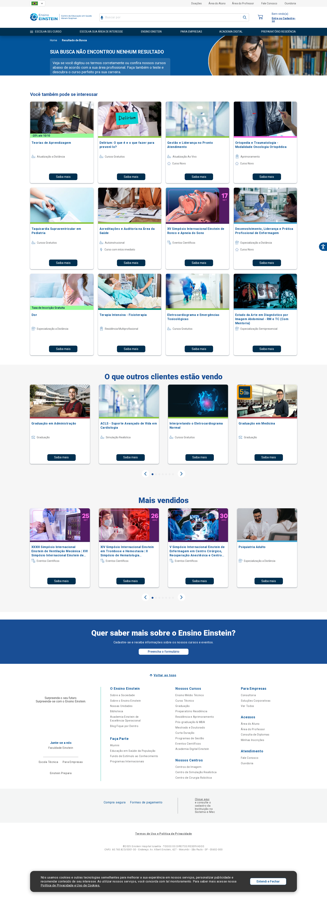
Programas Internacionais (127, 761)
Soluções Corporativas (256, 700)
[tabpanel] (60, 424)
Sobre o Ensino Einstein (125, 700)
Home (53, 40)
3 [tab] (159, 474)
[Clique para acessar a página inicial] (61, 21)
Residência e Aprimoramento (194, 716)
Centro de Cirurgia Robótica (193, 777)
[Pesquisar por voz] (102, 17)
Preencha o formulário (163, 651)
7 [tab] (173, 474)
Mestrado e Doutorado (190, 727)
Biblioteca (116, 711)
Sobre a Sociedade (122, 695)
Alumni (114, 745)
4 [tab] (163, 474)
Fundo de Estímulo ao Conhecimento (134, 756)
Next (181, 473)
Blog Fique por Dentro (124, 726)
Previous (145, 473)
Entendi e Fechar (268, 881)
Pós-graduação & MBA (190, 722)
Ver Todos (247, 706)
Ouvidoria (290, 3)
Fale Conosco (269, 3)
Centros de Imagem (188, 766)
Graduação (182, 706)
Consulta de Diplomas (255, 734)
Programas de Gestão (189, 738)
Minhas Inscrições (252, 740)
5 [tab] (166, 474)
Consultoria (248, 695)
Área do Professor (243, 3)
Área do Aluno (217, 3)
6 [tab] (170, 474)
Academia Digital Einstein (192, 748)
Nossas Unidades (121, 706)
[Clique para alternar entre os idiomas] (37, 3)
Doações (196, 3)
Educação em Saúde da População (133, 750)
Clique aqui (202, 799)
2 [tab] (156, 474)
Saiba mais (63, 177)
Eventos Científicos (188, 743)
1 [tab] (152, 474)
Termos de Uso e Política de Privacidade (163, 833)
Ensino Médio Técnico (189, 695)
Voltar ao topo (165, 675)
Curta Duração (184, 732)
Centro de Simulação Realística (195, 772)
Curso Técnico (184, 700)
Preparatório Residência (191, 711)
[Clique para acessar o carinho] (260, 17)
